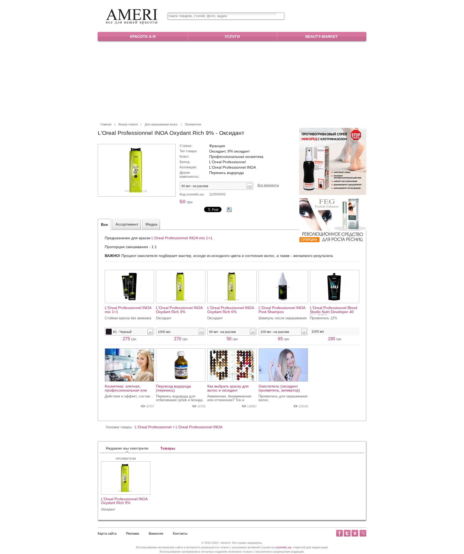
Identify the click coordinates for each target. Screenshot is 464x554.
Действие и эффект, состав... (129, 396)
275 (129, 338)
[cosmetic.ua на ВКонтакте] (354, 533)
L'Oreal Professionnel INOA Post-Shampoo (282, 310)
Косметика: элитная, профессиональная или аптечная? (126, 388)
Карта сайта (107, 533)
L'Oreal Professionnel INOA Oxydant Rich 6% (230, 310)
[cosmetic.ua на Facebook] (339, 533)
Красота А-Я (142, 36)
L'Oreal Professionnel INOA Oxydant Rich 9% (124, 501)
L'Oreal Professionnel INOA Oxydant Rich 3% (179, 310)
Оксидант (108, 509)
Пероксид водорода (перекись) (173, 388)
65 (283, 338)
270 (180, 338)
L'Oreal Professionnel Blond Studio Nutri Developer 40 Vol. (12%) (333, 310)
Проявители (193, 124)
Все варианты (268, 185)
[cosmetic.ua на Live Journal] (362, 533)
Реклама (132, 533)
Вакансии (156, 533)
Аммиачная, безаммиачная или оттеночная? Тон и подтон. (229, 398)
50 (186, 201)
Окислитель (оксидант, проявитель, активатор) (279, 388)
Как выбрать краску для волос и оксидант (228, 388)
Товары (167, 448)
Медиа (151, 224)
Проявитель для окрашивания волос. (283, 398)
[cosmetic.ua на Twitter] (347, 533)
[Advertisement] (232, 81)
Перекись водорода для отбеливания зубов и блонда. (180, 398)
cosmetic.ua (283, 547)
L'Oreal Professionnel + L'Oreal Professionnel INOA (178, 427)
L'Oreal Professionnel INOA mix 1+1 (181, 238)
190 (334, 338)
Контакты (180, 533)
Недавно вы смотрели (127, 448)
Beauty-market (321, 36)
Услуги (232, 36)
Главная (105, 124)
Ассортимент (126, 224)
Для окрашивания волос (161, 124)
